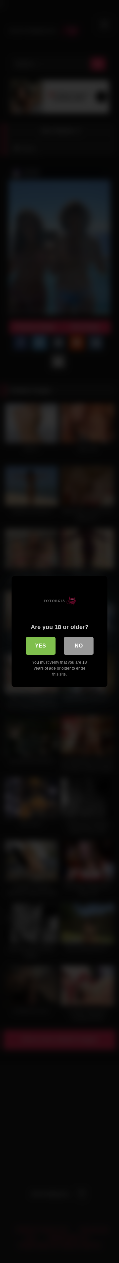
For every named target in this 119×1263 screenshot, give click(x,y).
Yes (40, 646)
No (79, 646)
